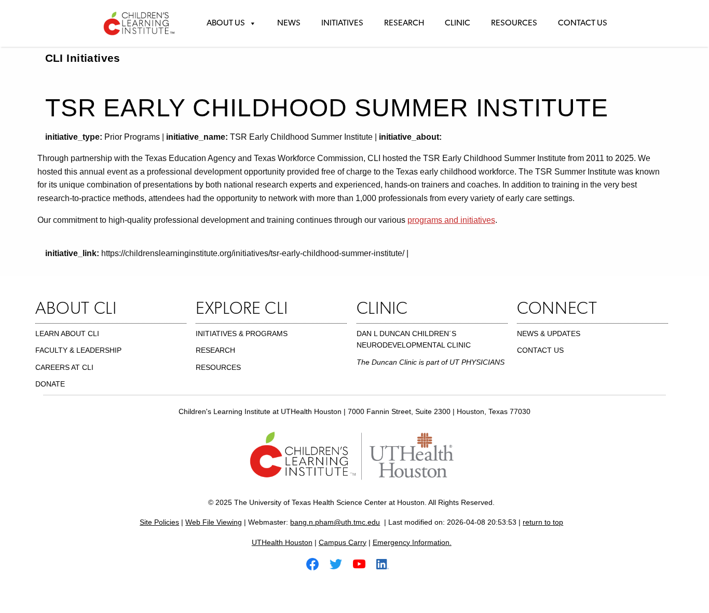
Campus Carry (342, 542)
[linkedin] (386, 563)
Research (404, 23)
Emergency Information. (412, 542)
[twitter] (340, 563)
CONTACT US (540, 350)
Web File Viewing (213, 522)
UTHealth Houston (282, 542)
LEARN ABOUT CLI (67, 333)
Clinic (457, 23)
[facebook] (316, 563)
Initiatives (342, 23)
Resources (514, 23)
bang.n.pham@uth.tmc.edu (335, 522)
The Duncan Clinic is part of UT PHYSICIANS (431, 362)
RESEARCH (215, 350)
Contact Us (582, 23)
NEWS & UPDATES (548, 333)
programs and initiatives (451, 220)
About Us (226, 23)
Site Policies (159, 522)
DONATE (50, 384)
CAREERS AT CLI (64, 367)
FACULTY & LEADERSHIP (78, 350)
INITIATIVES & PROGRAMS (242, 333)
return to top (543, 522)
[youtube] (363, 563)
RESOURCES (218, 367)
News (289, 23)
